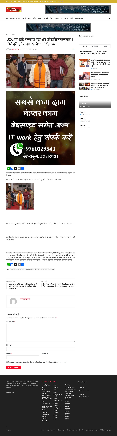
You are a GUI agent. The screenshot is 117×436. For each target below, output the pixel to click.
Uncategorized (69, 387)
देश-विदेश (67, 404)
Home (7, 34)
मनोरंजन (31, 1)
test (55, 420)
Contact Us (60, 1)
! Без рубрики (46, 385)
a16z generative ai (46, 390)
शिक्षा (40, 1)
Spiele (55, 410)
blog (43, 401)
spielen (56, 412)
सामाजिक (44, 1)
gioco (55, 390)
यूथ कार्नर (36, 1)
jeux (55, 392)
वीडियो (55, 1)
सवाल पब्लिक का (15, 49)
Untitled (83, 104)
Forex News (45, 421)
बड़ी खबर (10, 1)
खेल (48, 1)
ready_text (57, 408)
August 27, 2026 (85, 114)
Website (45, 353)
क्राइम (24, 1)
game (55, 385)
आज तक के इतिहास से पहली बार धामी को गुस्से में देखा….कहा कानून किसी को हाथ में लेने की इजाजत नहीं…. (100, 85)
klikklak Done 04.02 (58, 395)
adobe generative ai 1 (46, 394)
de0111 (44, 418)
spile (55, 415)
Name (9, 345)
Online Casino (58, 401)
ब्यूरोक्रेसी (67, 409)
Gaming (56, 387)
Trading (67, 385)
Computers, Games (45, 415)
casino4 (44, 412)
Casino (44, 410)
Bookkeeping (46, 403)
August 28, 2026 (85, 106)
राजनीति (19, 1)
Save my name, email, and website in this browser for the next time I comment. (37, 362)
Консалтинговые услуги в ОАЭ (70, 390)
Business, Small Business (47, 406)
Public (55, 405)
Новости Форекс (68, 398)
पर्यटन (27, 1)
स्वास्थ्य (51, 1)
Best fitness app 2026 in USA (47, 398)
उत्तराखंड (15, 1)
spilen (55, 417)
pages (56, 403)
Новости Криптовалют (69, 394)
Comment (10, 322)
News (55, 398)
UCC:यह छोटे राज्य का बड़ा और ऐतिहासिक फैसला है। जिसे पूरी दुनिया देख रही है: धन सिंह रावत (32, 269)
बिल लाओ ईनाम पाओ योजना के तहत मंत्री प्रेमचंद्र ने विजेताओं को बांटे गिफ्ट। (100, 75)
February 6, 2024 (26, 49)
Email (9, 353)
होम (7, 1)
